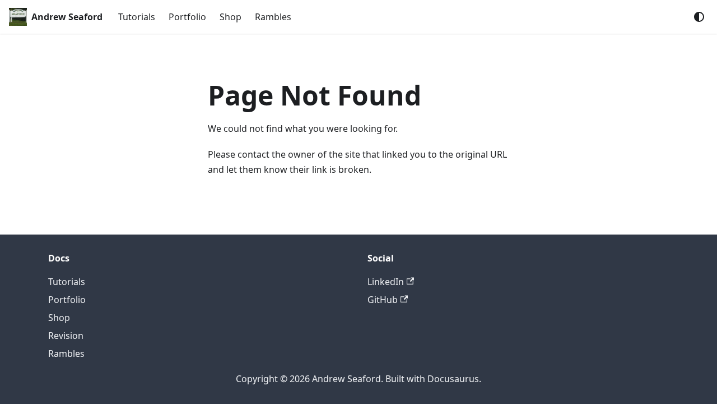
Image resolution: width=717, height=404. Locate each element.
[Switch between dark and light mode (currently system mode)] (699, 17)
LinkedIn (385, 282)
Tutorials (136, 17)
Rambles (273, 17)
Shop (230, 17)
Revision (65, 335)
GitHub (382, 299)
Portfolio (187, 17)
